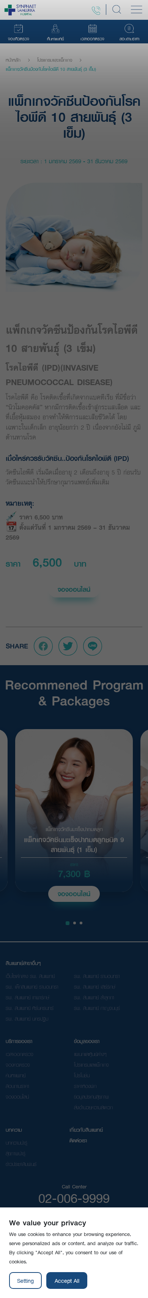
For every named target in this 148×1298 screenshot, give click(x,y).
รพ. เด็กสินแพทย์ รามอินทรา (32, 986)
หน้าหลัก (13, 60)
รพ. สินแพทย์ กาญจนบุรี (97, 1008)
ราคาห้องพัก (85, 1086)
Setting (25, 1280)
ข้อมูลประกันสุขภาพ (91, 1096)
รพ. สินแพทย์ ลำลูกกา (94, 997)
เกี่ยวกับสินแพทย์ (86, 1129)
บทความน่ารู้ (16, 1142)
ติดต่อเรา (78, 1140)
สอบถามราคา (17, 1086)
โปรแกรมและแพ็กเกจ (54, 60)
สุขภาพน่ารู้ (15, 1153)
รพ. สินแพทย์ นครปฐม (27, 1018)
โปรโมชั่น (82, 1075)
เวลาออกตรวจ (19, 1054)
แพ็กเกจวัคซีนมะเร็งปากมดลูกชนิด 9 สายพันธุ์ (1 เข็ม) (74, 845)
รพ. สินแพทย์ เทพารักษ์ (27, 997)
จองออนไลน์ (74, 589)
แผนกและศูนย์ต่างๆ (90, 1054)
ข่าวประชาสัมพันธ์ (21, 1164)
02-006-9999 (74, 1198)
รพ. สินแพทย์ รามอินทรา (97, 976)
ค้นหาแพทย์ (15, 1075)
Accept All (67, 1280)
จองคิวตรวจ (18, 1064)
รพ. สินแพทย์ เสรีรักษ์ (94, 986)
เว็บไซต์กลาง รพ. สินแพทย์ (30, 976)
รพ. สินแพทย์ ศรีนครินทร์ (30, 1008)
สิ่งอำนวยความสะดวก (93, 1107)
